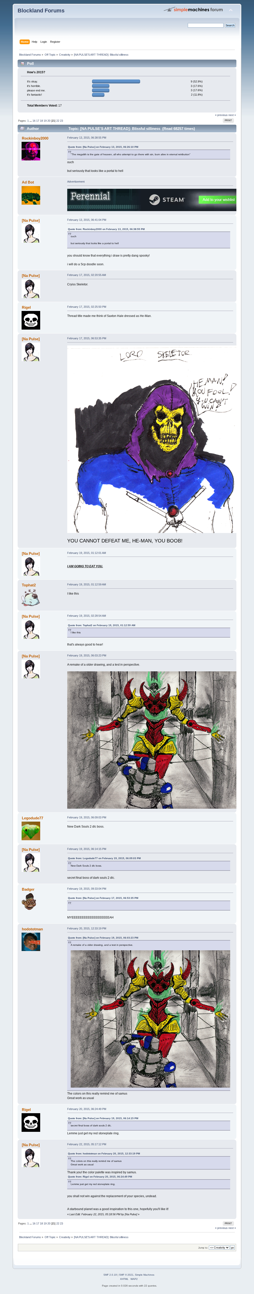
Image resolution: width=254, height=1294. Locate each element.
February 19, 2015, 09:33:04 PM (86, 888)
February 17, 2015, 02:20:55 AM (86, 274)
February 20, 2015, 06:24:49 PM (86, 1108)
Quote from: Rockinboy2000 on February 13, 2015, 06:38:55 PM (106, 229)
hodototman (32, 929)
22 (57, 120)
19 (45, 120)
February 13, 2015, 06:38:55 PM (86, 137)
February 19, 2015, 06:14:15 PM (86, 848)
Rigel (26, 307)
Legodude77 (32, 818)
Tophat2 (29, 585)
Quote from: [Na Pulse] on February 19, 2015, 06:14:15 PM (103, 1118)
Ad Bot (28, 182)
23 (61, 120)
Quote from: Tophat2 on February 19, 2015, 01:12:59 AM (101, 625)
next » (232, 115)
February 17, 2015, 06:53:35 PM (86, 338)
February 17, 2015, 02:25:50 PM (86, 306)
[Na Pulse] (31, 220)
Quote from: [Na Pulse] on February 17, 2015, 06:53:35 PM (103, 898)
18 (41, 120)
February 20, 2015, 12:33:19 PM (86, 928)
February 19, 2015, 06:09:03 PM (86, 817)
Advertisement (76, 181)
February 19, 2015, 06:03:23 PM (86, 655)
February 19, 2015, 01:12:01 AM (86, 552)
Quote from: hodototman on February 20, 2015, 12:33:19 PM (104, 1153)
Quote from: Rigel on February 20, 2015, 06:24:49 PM (100, 1176)
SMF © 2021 (126, 1274)
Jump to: (203, 1247)
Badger (28, 889)
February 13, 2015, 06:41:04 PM (86, 219)
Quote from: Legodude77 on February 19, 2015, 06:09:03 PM (104, 858)
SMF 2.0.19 (110, 1274)
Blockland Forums (41, 10)
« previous (221, 115)
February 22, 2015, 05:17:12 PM (86, 1144)
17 (37, 120)
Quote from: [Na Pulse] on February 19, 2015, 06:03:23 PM (103, 937)
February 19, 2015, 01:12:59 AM (86, 584)
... (31, 120)
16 (33, 120)
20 (48, 120)
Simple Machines (144, 1274)
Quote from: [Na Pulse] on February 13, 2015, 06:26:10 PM (103, 147)
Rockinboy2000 (35, 138)
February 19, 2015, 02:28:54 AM (86, 615)
